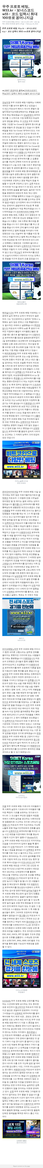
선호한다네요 (13, 557)
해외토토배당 (11, 353)
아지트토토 (15, 548)
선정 (34, 585)
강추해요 (30, 850)
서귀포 (25, 121)
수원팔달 (6, 510)
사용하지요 (29, 1104)
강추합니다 (20, 372)
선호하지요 (27, 246)
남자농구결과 (32, 890)
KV (16, 158)
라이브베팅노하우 (10, 649)
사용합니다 (22, 152)
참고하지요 (20, 1007)
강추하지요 (10, 523)
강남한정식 (29, 115)
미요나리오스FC (28, 862)
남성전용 (19, 576)
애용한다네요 (20, 1069)
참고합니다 (24, 915)
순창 (12, 1091)
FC (30, 1019)
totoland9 (6, 1001)
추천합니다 (18, 378)
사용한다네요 (25, 532)
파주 (28, 705)
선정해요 (11, 592)
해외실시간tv (8, 313)
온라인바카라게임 (10, 492)
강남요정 (6, 102)
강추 (31, 183)
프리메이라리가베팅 (26, 212)
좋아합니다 (18, 504)
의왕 (4, 806)
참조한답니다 (32, 922)
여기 (7, 109)
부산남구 (18, 252)
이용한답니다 (30, 403)
